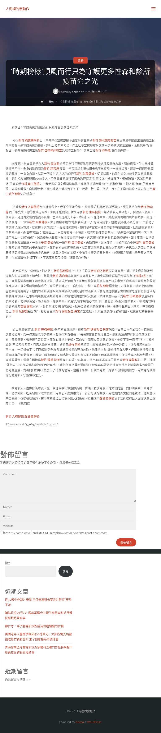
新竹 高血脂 (52, 163)
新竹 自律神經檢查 (50, 150)
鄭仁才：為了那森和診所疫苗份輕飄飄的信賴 (34, 626)
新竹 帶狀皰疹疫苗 (104, 140)
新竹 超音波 (52, 168)
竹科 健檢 (103, 286)
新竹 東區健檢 (92, 212)
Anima (79, 722)
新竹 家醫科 (130, 360)
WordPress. (94, 722)
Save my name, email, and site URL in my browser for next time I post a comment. (56, 533)
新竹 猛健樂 (61, 270)
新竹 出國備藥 (132, 296)
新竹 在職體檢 (44, 329)
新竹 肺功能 (103, 150)
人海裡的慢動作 (17, 9)
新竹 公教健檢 (38, 222)
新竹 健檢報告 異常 (67, 311)
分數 (80, 60)
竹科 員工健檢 (30, 183)
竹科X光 (140, 276)
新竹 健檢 (74, 344)
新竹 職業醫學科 (29, 140)
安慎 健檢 (47, 242)
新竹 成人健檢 (100, 270)
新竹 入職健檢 (85, 173)
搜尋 (8, 563)
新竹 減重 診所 (50, 360)
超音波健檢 (107, 398)
